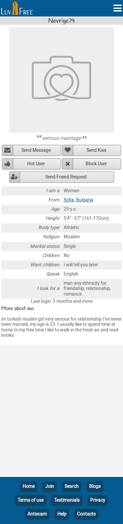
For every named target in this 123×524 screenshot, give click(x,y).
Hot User (36, 164)
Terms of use (31, 500)
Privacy (97, 500)
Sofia (69, 200)
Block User (96, 164)
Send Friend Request (66, 177)
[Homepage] (17, 8)
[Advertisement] (61, 412)
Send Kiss (96, 150)
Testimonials (67, 500)
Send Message (36, 150)
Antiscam (37, 514)
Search (72, 486)
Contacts (86, 514)
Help (62, 514)
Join (49, 486)
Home (29, 486)
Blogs (95, 486)
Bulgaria (84, 200)
